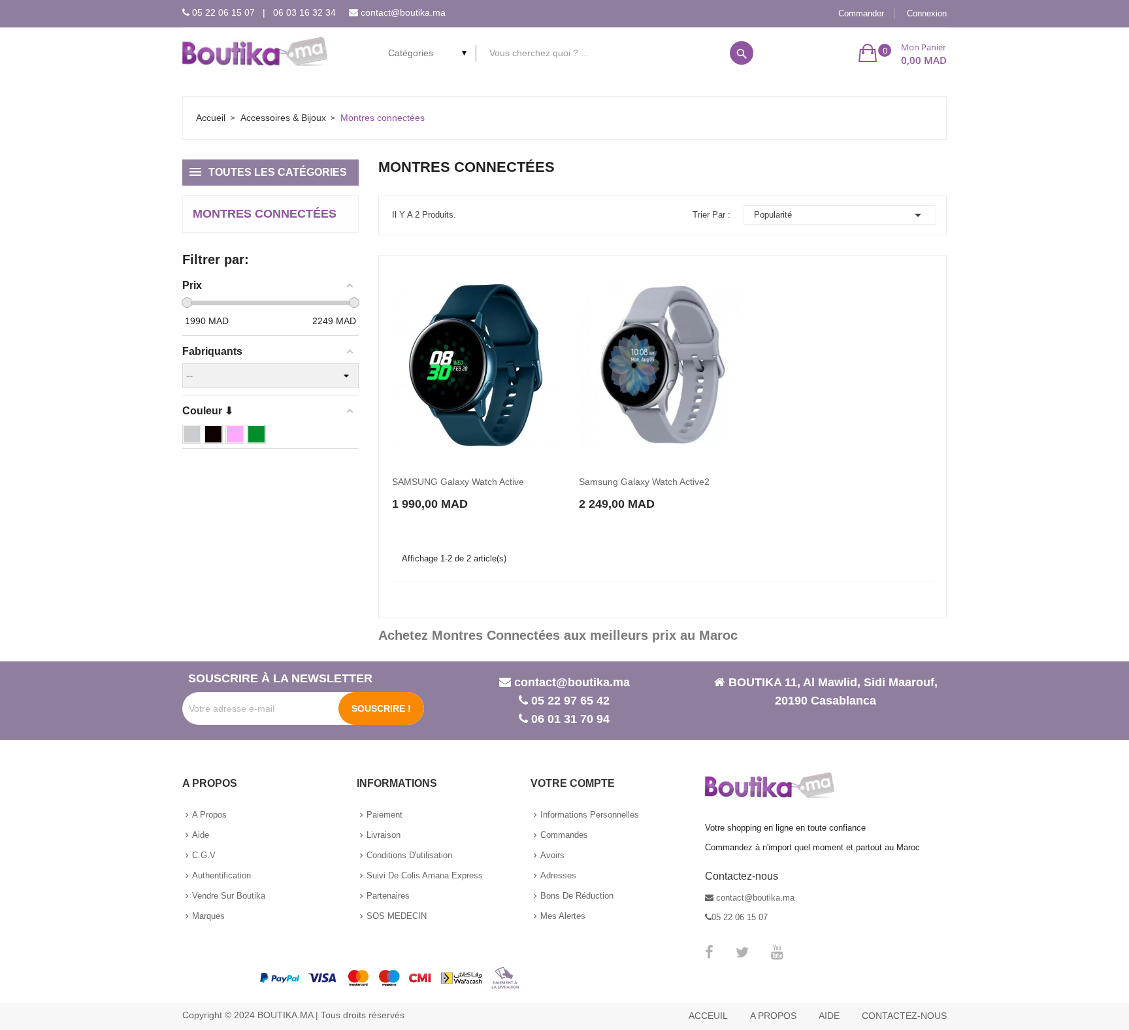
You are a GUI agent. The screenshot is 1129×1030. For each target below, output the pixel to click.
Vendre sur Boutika (228, 896)
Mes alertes (562, 916)
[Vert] (256, 434)
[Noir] (213, 434)
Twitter (742, 952)
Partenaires (388, 896)
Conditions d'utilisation (409, 855)
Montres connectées (264, 213)
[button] (903, 53)
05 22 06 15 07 (223, 12)
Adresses (558, 875)
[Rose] (235, 434)
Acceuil (708, 1015)
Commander (861, 13)
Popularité (840, 215)
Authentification (221, 875)
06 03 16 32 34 (304, 12)
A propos (209, 815)
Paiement (384, 815)
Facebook (709, 952)
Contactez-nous (904, 1015)
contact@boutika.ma (403, 12)
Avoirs (552, 855)
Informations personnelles (589, 815)
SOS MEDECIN (397, 916)
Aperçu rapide (492, 491)
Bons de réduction (577, 896)
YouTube (777, 952)
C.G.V (204, 855)
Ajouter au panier (438, 490)
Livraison (384, 835)
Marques (208, 916)
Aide (200, 835)
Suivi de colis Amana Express (425, 875)
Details (519, 491)
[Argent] (192, 434)
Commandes (564, 835)
